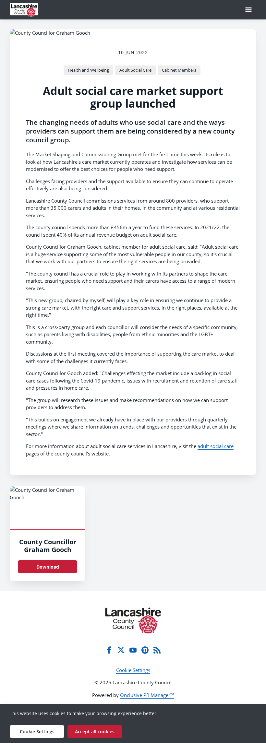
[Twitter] (121, 650)
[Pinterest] (145, 650)
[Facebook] (109, 650)
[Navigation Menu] (248, 10)
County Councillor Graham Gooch (47, 545)
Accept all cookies (95, 731)
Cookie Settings (133, 670)
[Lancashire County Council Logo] (133, 620)
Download (47, 567)
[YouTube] (133, 650)
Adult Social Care (135, 70)
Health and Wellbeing (88, 70)
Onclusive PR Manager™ (147, 695)
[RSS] (157, 650)
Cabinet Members (179, 70)
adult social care (216, 446)
